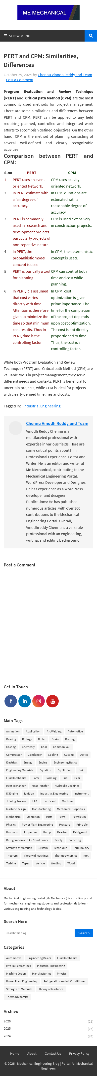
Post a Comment (19, 79)
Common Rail (61, 747)
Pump (47, 832)
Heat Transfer (40, 786)
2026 (48, 1021)
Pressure (64, 824)
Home (14, 1053)
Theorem (12, 855)
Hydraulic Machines (67, 786)
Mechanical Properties (71, 809)
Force (36, 778)
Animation (13, 731)
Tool (86, 855)
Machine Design (16, 809)
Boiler (42, 739)
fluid (82, 770)
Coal (44, 747)
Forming (51, 778)
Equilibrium (64, 770)
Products (12, 832)
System (43, 848)
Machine (67, 801)
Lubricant (50, 801)
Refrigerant (80, 832)
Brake (55, 739)
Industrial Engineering (41, 406)
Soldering (75, 840)
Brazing (70, 739)
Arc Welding (54, 731)
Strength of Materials (19, 848)
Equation (45, 770)
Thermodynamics (66, 855)
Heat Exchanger (16, 786)
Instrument (81, 793)
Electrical (11, 762)
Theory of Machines (36, 855)
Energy (28, 762)
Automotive (75, 731)
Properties (30, 832)
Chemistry (28, 747)
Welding (56, 863)
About (32, 1053)
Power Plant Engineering (37, 824)
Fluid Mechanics (16, 778)
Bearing (11, 739)
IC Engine (12, 793)
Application (33, 731)
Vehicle (40, 863)
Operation (33, 817)
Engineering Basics (65, 762)
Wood (71, 863)
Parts (49, 817)
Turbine (11, 863)
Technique (60, 848)
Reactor (62, 832)
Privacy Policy (79, 1053)
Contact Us (53, 1053)
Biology (27, 739)
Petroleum (79, 817)
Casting (11, 747)
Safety (58, 840)
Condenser (35, 754)
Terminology (81, 848)
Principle (82, 824)
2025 (48, 1028)
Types (26, 863)
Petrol (62, 817)
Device (84, 754)
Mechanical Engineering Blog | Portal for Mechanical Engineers (55, 1066)
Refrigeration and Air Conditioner (27, 840)
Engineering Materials (19, 770)
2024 (48, 1036)
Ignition (29, 793)
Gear (77, 778)
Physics (11, 824)
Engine (43, 762)
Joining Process (16, 801)
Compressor (14, 754)
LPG (34, 801)
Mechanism (13, 817)
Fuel (65, 778)
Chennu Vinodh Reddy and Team (65, 74)
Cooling (53, 754)
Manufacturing (41, 809)
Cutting (69, 754)
